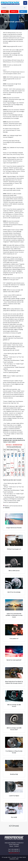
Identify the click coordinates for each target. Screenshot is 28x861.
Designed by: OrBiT (14, 858)
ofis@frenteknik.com (14, 853)
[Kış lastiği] (5, 11)
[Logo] (14, 839)
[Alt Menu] (14, 521)
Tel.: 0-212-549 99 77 (14, 849)
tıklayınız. (7, 507)
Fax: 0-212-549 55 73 (14, 851)
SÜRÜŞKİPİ (14, 11)
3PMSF (23, 11)
